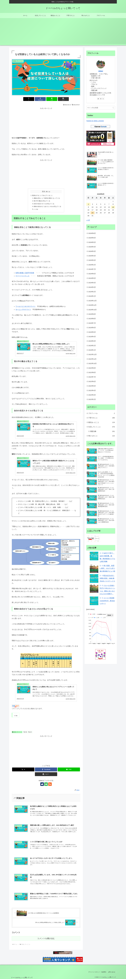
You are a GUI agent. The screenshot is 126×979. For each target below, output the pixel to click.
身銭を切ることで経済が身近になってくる (47, 198)
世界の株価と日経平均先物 (25, 273)
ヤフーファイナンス (22, 276)
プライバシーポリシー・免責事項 (97, 972)
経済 (31, 732)
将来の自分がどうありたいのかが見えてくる (47, 206)
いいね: (36, 209)
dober (100, 71)
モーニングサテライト (23, 309)
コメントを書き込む (46, 938)
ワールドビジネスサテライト (26, 306)
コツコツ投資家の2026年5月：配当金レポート (107, 600)
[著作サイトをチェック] (42, 784)
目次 (43, 191)
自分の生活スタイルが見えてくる (44, 203)
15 (113, 207)
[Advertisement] (63, 32)
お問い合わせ (111, 972)
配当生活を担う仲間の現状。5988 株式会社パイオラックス (107, 578)
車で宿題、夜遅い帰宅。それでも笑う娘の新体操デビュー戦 (107, 568)
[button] (63, 99)
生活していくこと (18, 732)
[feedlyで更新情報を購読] (46, 784)
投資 (26, 732)
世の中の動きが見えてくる (42, 201)
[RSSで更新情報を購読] (50, 784)
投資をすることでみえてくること (42, 195)
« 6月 (88, 220)
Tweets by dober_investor (95, 121)
